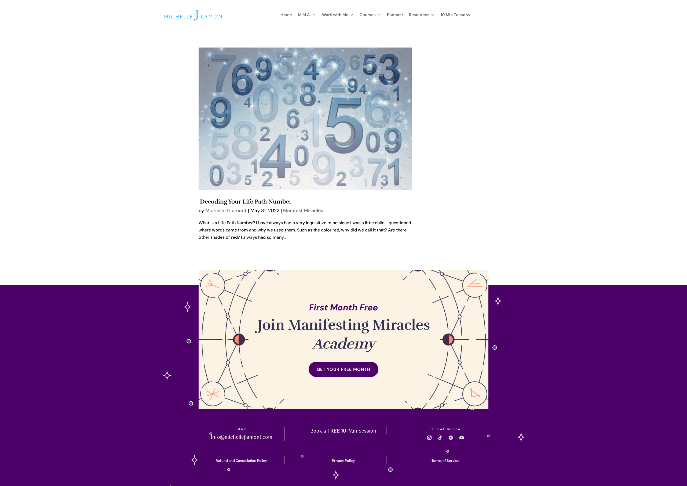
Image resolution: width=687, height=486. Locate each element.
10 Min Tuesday (455, 15)
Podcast (395, 15)
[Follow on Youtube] (461, 437)
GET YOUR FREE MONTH (343, 369)
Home (286, 15)
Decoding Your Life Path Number (245, 201)
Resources (419, 15)
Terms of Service (445, 460)
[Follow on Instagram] (429, 437)
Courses (368, 15)
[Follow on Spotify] (451, 437)
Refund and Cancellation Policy (241, 460)
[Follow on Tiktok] (440, 437)
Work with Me (335, 15)
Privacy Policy (343, 460)
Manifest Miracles (303, 210)
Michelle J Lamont (226, 210)
